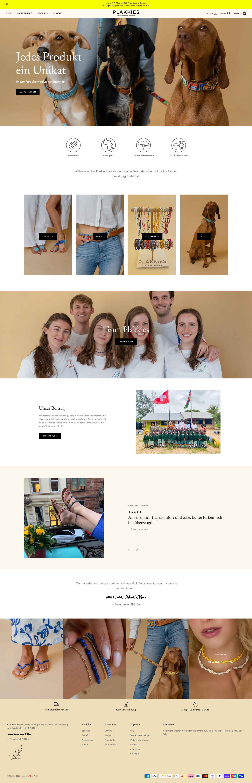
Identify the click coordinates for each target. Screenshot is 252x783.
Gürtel (85, 735)
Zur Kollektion (28, 91)
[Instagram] (7, 4)
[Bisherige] (129, 549)
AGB (132, 730)
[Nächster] (137, 549)
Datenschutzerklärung (140, 735)
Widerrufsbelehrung (139, 740)
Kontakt (57, 13)
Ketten (108, 735)
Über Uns (43, 13)
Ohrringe (109, 730)
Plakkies (12, 776)
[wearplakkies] (126, 13)
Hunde (85, 744)
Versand (133, 744)
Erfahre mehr (126, 341)
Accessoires (87, 740)
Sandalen (86, 730)
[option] (126, 72)
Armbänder (110, 740)
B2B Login (134, 753)
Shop (8, 13)
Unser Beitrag (24, 13)
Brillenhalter (110, 744)
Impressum (135, 749)
